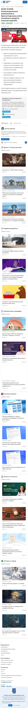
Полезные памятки (6, 414)
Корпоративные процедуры (8, 331)
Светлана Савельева (10, 128)
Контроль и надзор (6, 581)
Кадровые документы (7, 249)
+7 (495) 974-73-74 (6, 682)
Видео (7, 6)
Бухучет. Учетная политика (17, 6)
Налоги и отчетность (7, 497)
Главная (3, 6)
